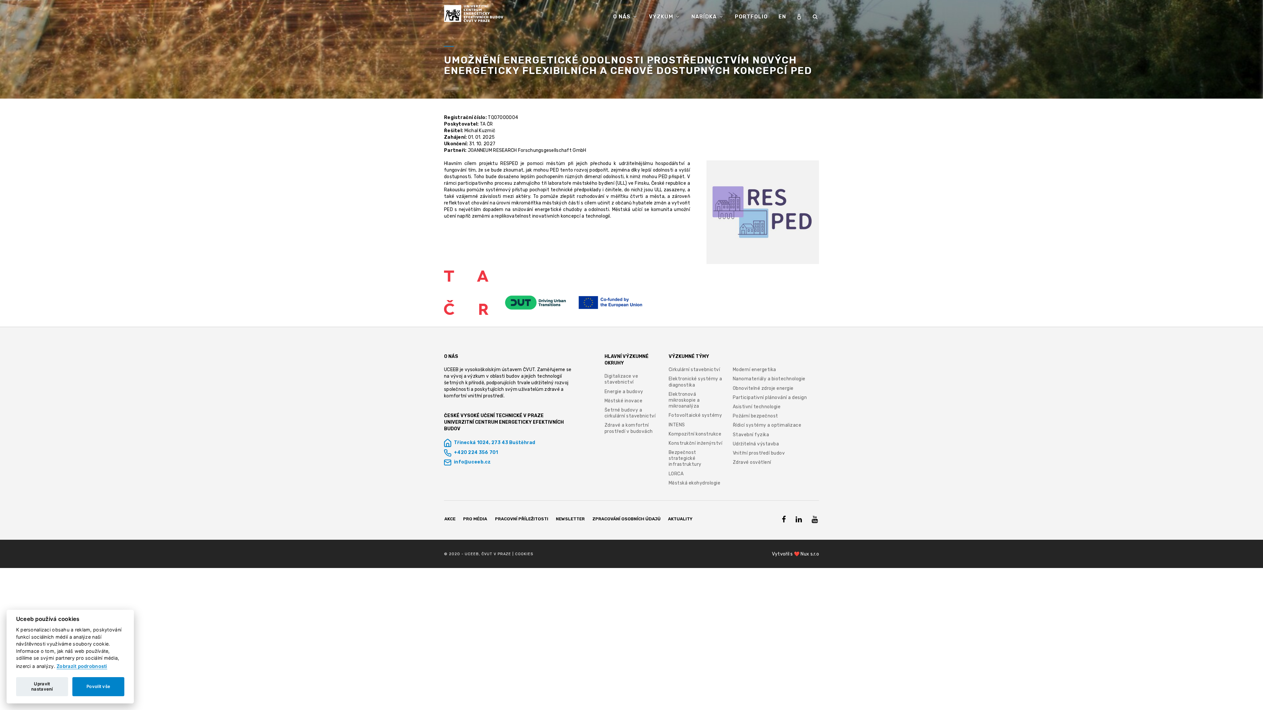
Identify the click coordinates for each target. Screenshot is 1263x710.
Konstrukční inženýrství (696, 443)
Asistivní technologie (757, 407)
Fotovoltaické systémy (695, 415)
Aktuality (680, 518)
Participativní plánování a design (770, 397)
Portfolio (751, 16)
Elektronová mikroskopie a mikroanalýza (684, 400)
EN (782, 16)
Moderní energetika (754, 369)
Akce (450, 518)
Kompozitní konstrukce (695, 434)
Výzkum (662, 16)
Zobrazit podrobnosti (82, 666)
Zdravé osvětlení (752, 462)
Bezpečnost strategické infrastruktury (685, 458)
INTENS (677, 425)
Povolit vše (98, 686)
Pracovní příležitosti (521, 518)
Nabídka (704, 16)
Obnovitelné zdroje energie (763, 388)
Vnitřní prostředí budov (759, 453)
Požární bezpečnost (755, 416)
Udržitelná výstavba (756, 444)
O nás (622, 16)
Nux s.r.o (810, 554)
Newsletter (570, 518)
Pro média (475, 518)
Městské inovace (624, 401)
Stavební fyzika (751, 435)
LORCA (676, 474)
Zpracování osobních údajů (626, 518)
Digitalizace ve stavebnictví (621, 379)
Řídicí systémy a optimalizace (767, 425)
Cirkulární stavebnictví (694, 369)
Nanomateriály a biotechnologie (769, 379)
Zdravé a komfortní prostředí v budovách (629, 428)
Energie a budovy (624, 391)
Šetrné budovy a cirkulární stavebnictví (630, 413)
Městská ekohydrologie (695, 483)
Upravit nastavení (42, 686)
